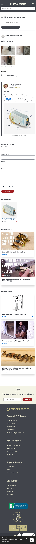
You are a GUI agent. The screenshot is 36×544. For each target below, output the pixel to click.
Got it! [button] (32, 540)
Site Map (10, 494)
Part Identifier (11, 485)
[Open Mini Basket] (33, 4)
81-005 (8, 99)
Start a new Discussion (11, 27)
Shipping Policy (12, 420)
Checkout (10, 454)
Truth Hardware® (12, 473)
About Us (10, 491)
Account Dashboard (13, 445)
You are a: (4, 146)
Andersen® (10, 466)
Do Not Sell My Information (15, 433)
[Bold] (3, 186)
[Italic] (6, 186)
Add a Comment (10, 75)
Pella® (9, 470)
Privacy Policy (11, 426)
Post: (2, 168)
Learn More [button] (5, 541)
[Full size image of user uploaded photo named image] (8, 50)
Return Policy (11, 423)
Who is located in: (6, 154)
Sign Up (27, 399)
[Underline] (9, 186)
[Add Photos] (12, 186)
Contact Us (10, 488)
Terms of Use (11, 429)
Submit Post (8, 191)
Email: (3, 161)
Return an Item (12, 451)
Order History (11, 448)
